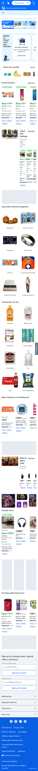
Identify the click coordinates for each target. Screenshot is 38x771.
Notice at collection (8, 732)
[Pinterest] (25, 721)
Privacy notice (19, 727)
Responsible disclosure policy (12, 740)
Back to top (33, 768)
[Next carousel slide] (26, 26)
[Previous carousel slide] (8, 26)
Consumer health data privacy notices (12, 745)
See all (32, 67)
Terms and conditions (9, 761)
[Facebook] (11, 721)
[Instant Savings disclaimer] (10, 111)
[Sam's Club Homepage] (8, 2)
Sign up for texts (19, 673)
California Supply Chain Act (11, 736)
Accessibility (22, 732)
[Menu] (3, 3)
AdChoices (21, 751)
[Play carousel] (3, 26)
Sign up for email (19, 688)
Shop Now (31, 131)
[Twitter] (20, 721)
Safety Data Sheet (8, 751)
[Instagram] (16, 721)
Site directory (6, 727)
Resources (6, 714)
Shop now (31, 83)
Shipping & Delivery (9, 702)
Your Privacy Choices (12, 755)
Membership (6, 696)
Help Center (6, 708)
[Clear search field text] (25, 3)
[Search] (28, 3)
